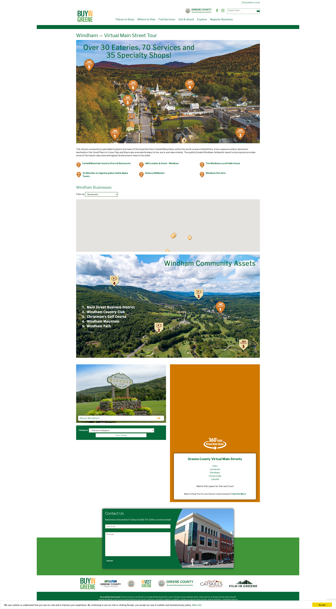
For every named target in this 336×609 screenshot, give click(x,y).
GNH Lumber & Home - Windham (160, 163)
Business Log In (252, 2)
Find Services (167, 19)
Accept (322, 604)
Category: (83, 430)
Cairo (215, 466)
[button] (172, 236)
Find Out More (239, 494)
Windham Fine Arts (213, 173)
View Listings (121, 435)
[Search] (258, 11)
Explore (202, 19)
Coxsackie (215, 469)
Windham (215, 472)
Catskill (215, 479)
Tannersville (215, 476)
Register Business (221, 19)
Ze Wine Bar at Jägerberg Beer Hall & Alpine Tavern (103, 175)
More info (196, 605)
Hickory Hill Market (153, 173)
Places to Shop (125, 19)
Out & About (186, 19)
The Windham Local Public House (220, 163)
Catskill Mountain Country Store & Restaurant (104, 163)
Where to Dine (146, 19)
